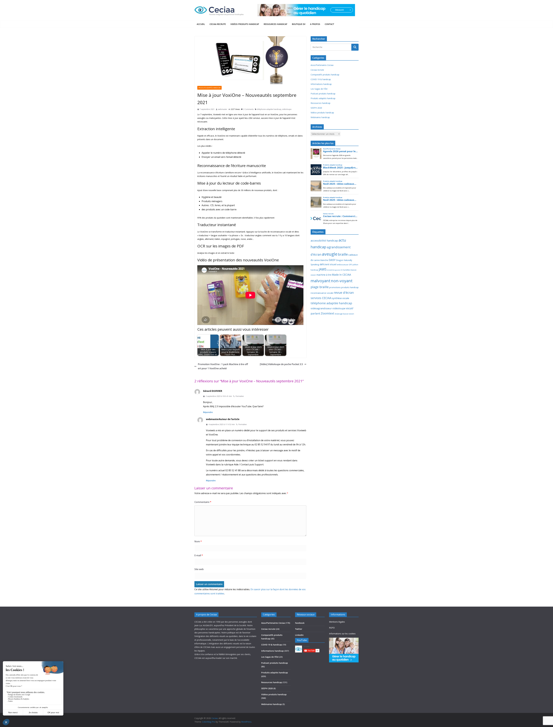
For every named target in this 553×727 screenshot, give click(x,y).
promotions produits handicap (344, 287)
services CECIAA (321, 298)
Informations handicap (321, 84)
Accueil (201, 24)
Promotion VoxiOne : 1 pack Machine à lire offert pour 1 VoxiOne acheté (223, 366)
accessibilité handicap (324, 240)
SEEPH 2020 (316, 107)
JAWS (322, 269)
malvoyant (320, 280)
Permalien (240, 396)
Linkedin (299, 635)
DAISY (332, 260)
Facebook (299, 623)
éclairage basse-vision (344, 314)
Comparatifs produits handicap (325, 74)
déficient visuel (328, 264)
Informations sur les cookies (342, 633)
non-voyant (342, 280)
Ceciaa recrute (218, 24)
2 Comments (248, 109)
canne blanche (321, 260)
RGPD (332, 627)
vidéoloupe (286, 109)
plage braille (320, 287)
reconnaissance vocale (322, 292)
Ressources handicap (275, 24)
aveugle (329, 254)
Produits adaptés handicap (209, 88)
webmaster (222, 109)
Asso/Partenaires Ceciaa (322, 65)
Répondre (208, 412)
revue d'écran (344, 292)
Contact (329, 24)
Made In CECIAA (341, 274)
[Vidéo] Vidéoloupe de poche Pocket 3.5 (281, 364)
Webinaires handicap (320, 117)
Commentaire (202, 502)
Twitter (298, 629)
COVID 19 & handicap (321, 79)
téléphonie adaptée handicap (269, 109)
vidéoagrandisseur (321, 308)
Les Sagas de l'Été (319, 88)
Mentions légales (337, 621)
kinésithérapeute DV (335, 270)
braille (343, 254)
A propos (315, 24)
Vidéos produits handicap (244, 24)
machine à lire (323, 274)
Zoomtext (327, 313)
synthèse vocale (340, 298)
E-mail (198, 555)
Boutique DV (298, 24)
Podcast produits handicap (323, 93)
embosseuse (342, 264)
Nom (198, 541)
